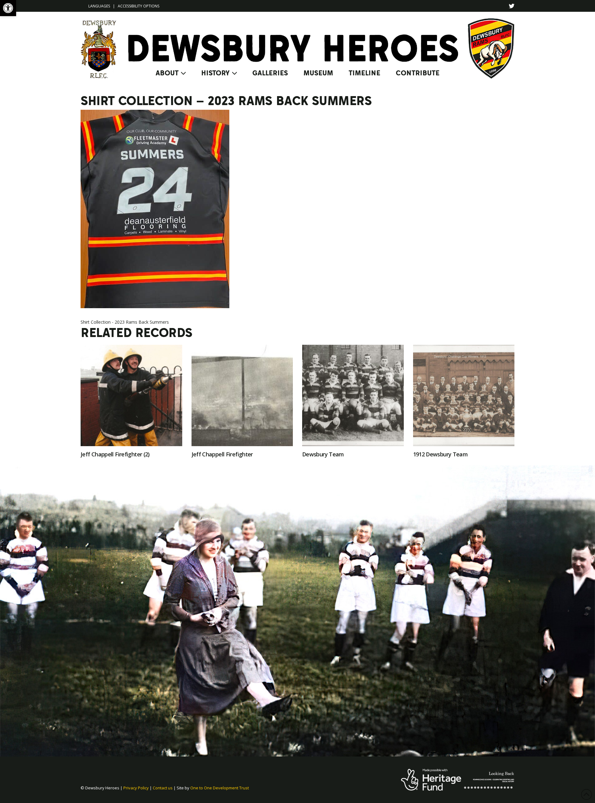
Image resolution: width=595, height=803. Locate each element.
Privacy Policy (136, 788)
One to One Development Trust (219, 788)
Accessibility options (138, 6)
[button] (8, 8)
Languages (99, 6)
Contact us (163, 788)
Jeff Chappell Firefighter (222, 454)
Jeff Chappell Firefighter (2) (115, 454)
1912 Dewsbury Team (440, 454)
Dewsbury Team (323, 454)
